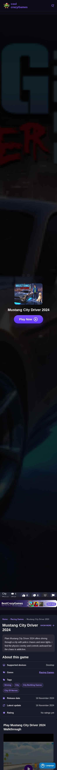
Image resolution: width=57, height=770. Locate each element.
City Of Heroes (11, 690)
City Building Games (32, 685)
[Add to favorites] (45, 595)
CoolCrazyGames (16, 5)
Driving (8, 685)
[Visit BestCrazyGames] (28, 603)
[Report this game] (53, 595)
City (17, 685)
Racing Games (17, 619)
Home (5, 619)
